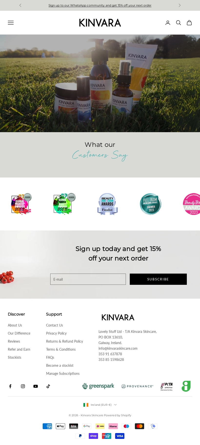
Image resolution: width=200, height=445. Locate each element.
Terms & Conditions (61, 349)
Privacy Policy (56, 333)
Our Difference (19, 333)
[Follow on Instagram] (22, 386)
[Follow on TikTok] (48, 386)
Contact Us (54, 325)
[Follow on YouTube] (35, 386)
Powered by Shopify (117, 415)
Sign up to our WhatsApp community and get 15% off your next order (100, 5)
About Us (15, 325)
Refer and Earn (19, 349)
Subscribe (158, 279)
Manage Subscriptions (63, 373)
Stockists (14, 357)
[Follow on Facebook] (10, 386)
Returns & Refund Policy (64, 341)
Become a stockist (59, 365)
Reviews (14, 341)
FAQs (50, 357)
